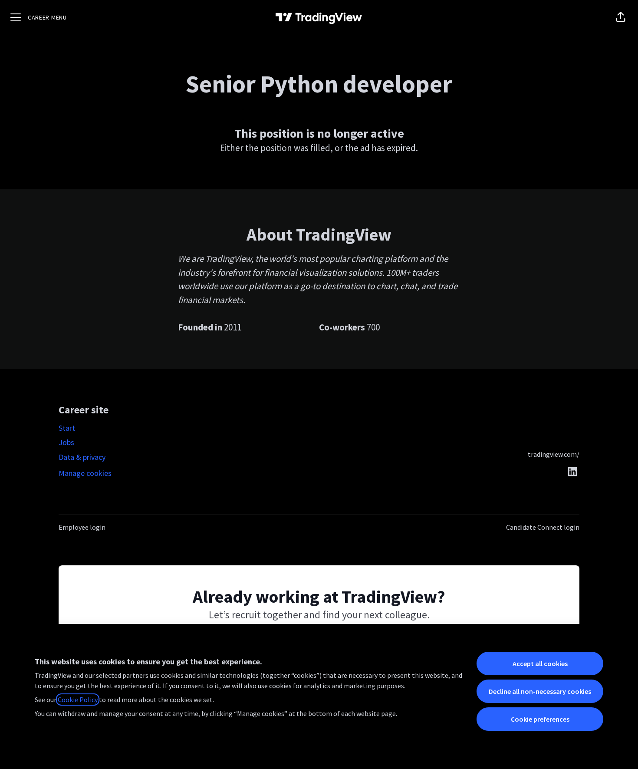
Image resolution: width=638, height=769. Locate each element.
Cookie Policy (78, 699)
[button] (620, 17)
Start (67, 428)
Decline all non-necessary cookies (540, 691)
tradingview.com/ (553, 454)
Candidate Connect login (542, 527)
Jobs (66, 442)
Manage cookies (85, 473)
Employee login (82, 527)
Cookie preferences (540, 719)
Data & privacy (82, 457)
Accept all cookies (540, 663)
